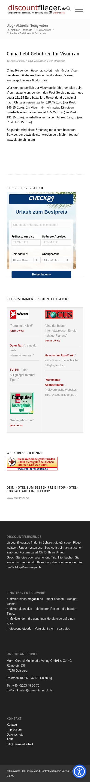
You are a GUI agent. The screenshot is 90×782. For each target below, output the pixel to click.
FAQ (10, 744)
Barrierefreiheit (23, 744)
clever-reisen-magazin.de (26, 599)
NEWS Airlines (38, 61)
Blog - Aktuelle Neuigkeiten (27, 25)
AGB (10, 739)
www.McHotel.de (18, 498)
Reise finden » (41, 274)
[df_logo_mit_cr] (37, 9)
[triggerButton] (79, 771)
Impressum (14, 729)
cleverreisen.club (21, 608)
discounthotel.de (20, 628)
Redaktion (59, 61)
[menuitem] (66, 9)
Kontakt (12, 724)
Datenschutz (15, 734)
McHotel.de (17, 618)
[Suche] (66, 9)
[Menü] (77, 9)
